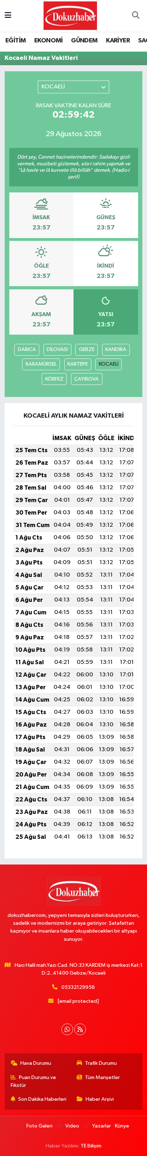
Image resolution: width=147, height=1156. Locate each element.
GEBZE (87, 349)
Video (72, 1126)
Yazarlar (101, 1126)
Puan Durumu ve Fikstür (33, 1081)
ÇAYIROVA (86, 379)
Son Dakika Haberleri (42, 1099)
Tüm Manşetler (102, 1077)
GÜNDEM (84, 40)
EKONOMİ (48, 40)
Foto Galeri (39, 1126)
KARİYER (118, 40)
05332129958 (78, 987)
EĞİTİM (15, 40)
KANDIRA (115, 349)
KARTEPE (77, 364)
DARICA (27, 349)
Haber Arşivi (100, 1099)
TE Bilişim (91, 1146)
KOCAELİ (108, 364)
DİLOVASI (57, 349)
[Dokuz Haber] (70, 15)
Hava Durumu (35, 1063)
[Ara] (135, 16)
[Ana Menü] (8, 16)
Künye (122, 1126)
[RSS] (80, 1029)
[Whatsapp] (67, 1029)
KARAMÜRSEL (41, 364)
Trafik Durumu (101, 1063)
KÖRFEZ (54, 379)
